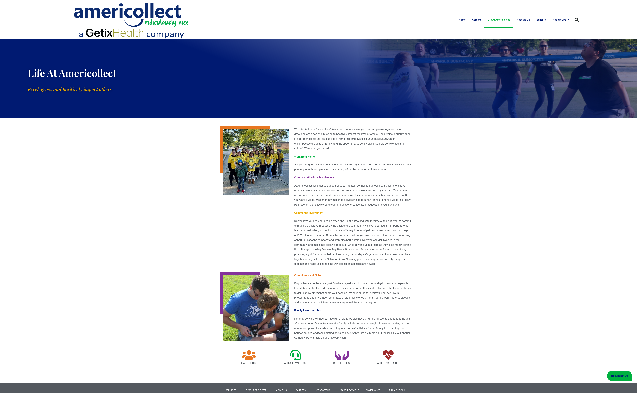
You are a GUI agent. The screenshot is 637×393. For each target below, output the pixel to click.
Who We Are (559, 19)
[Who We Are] (388, 355)
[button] (576, 20)
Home (462, 19)
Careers (476, 19)
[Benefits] (341, 355)
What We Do (523, 19)
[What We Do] (295, 355)
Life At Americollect (499, 19)
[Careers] (249, 355)
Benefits (541, 19)
